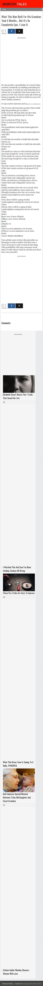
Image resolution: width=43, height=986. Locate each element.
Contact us (19, 984)
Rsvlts (10, 236)
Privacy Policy (7, 984)
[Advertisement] (21, 60)
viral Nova (18, 236)
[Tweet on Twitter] (19, 31)
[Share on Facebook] (11, 31)
